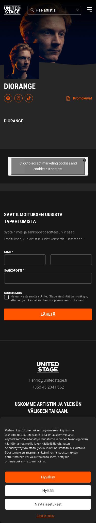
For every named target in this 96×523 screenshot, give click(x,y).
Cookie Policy (45, 516)
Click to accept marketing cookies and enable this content (48, 166)
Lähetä (48, 314)
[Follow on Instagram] (18, 98)
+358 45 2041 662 (48, 387)
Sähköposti (14, 270)
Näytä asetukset (48, 504)
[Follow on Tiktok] (29, 98)
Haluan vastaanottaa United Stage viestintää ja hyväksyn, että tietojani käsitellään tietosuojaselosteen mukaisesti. (49, 298)
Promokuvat (82, 98)
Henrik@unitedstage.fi (48, 380)
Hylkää (48, 491)
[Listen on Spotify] (8, 98)
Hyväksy (48, 477)
